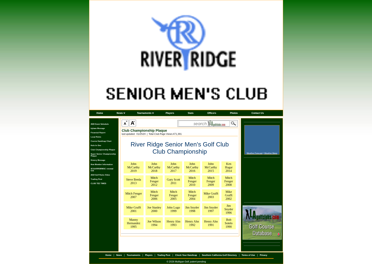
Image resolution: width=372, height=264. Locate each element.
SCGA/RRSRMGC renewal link (102, 170)
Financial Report (98, 133)
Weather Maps (270, 153)
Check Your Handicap (186, 255)
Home (99, 113)
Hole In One (96, 145)
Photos (234, 113)
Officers (211, 113)
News (120, 113)
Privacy (263, 255)
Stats (191, 113)
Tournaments (144, 113)
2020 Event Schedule (100, 124)
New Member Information (102, 164)
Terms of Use (248, 255)
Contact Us (257, 113)
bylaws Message (98, 128)
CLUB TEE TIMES (98, 183)
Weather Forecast (255, 153)
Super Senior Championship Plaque (103, 155)
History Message (98, 160)
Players (170, 113)
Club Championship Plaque (103, 150)
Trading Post (96, 179)
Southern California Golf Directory (219, 255)
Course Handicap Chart (101, 141)
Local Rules (96, 137)
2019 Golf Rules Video (100, 175)
